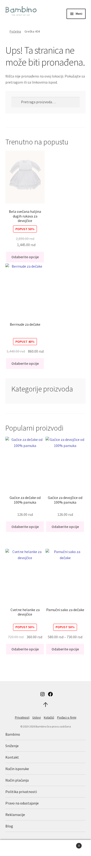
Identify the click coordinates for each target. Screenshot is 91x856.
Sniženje (12, 745)
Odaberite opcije (25, 257)
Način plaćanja (17, 780)
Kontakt (12, 757)
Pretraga (45, 848)
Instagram (42, 694)
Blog (9, 826)
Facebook (50, 694)
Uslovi (36, 717)
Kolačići (49, 717)
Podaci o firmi (66, 717)
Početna (15, 31)
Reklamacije (15, 814)
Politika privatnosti (21, 791)
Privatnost (22, 717)
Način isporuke (17, 768)
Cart (70, 844)
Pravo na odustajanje (22, 803)
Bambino (12, 734)
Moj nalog (15, 848)
